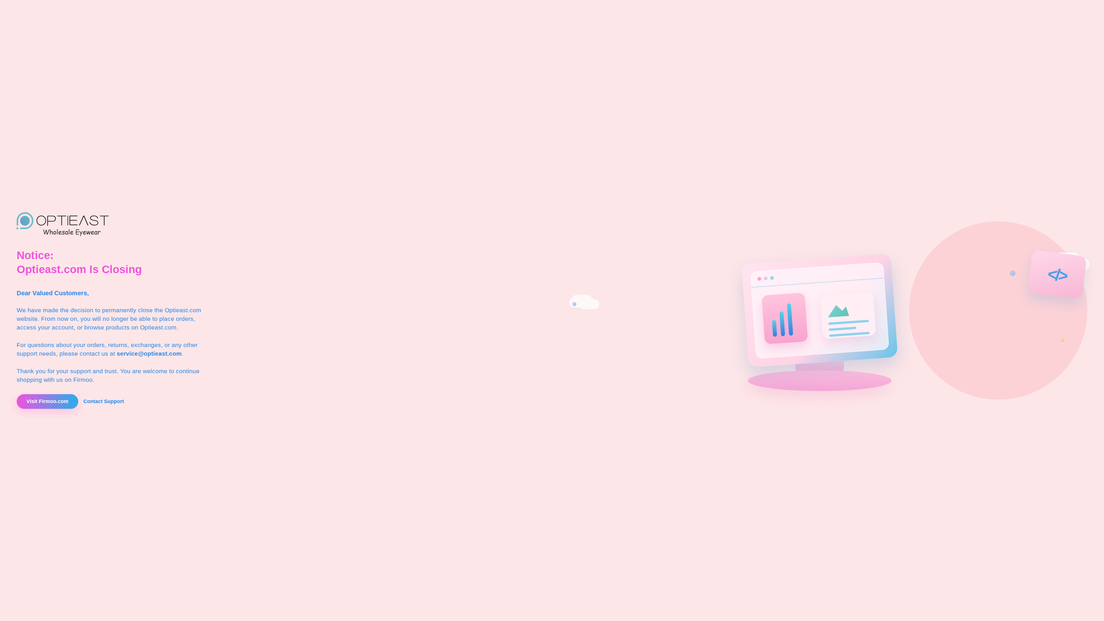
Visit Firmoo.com (47, 401)
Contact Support (103, 401)
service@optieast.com (149, 353)
